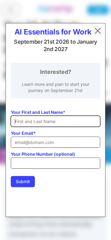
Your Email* (23, 133)
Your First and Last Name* (38, 112)
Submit (23, 181)
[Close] (98, 31)
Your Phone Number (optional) (43, 154)
